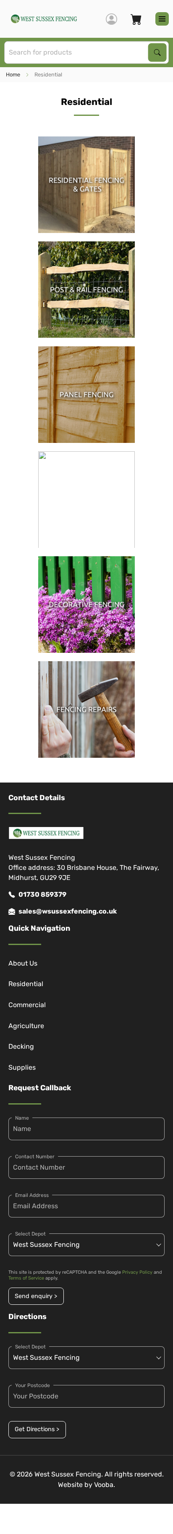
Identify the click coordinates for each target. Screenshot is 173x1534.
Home (13, 74)
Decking (21, 1046)
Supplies (22, 1067)
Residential (25, 984)
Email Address (32, 1195)
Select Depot (30, 1234)
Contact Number (35, 1157)
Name (22, 1118)
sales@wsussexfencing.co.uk (67, 911)
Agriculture (26, 1026)
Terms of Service (26, 1278)
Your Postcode (32, 1385)
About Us (22, 963)
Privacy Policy (137, 1272)
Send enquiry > (36, 1296)
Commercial (27, 1005)
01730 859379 (42, 894)
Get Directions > (37, 1429)
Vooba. (104, 1485)
